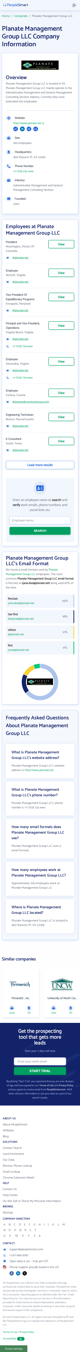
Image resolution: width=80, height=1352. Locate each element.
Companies (21, 16)
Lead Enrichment (13, 1153)
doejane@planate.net (21, 619)
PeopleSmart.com (56, 1090)
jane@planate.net (18, 650)
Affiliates (8, 1130)
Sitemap (8, 1212)
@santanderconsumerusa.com (30, 402)
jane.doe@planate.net (21, 603)
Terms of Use (46, 1085)
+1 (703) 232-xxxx (23, 171)
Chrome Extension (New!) (18, 1177)
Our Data (9, 1159)
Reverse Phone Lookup (17, 1165)
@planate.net (20, 258)
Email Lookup (11, 1171)
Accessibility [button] (9, 1339)
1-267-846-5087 (18, 1255)
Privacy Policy (66, 1085)
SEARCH (40, 531)
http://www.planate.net (27, 123)
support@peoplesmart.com (26, 1249)
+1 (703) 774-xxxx (22, 346)
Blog (6, 1136)
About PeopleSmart (15, 1124)
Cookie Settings (14, 1348)
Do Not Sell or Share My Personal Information (32, 1201)
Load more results (40, 465)
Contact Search (12, 1147)
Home (6, 16)
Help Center (10, 1195)
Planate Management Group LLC (32, 572)
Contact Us (10, 1189)
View (61, 244)
